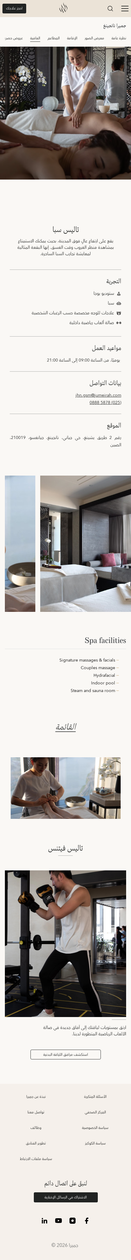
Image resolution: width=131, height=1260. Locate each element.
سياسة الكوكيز (95, 1143)
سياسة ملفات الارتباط (36, 1159)
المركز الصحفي (95, 1112)
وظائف (35, 1128)
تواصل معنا (35, 1112)
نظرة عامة (119, 38)
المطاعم (54, 38)
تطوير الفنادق (36, 1143)
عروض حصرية (12, 38)
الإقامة (72, 38)
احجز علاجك (14, 8)
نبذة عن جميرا (36, 1097)
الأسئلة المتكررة (95, 1097)
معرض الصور (94, 38)
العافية (35, 38)
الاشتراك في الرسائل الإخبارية (65, 1197)
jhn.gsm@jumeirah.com (98, 395)
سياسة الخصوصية (95, 1128)
